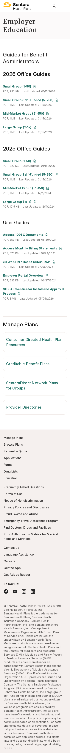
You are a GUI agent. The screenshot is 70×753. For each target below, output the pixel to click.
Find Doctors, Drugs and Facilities (27, 527)
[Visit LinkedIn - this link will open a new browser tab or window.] (33, 591)
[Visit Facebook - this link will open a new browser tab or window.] (6, 591)
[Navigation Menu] (63, 6)
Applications (12, 458)
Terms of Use (13, 494)
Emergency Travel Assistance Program (31, 521)
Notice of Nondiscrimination (23, 500)
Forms (8, 465)
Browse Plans (13, 444)
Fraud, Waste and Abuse (21, 514)
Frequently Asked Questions (24, 487)
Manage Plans (13, 438)
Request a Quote (15, 451)
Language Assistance (19, 554)
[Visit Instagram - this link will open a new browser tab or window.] (24, 591)
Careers (9, 561)
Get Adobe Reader (17, 574)
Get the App (12, 568)
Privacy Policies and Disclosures (26, 507)
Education (11, 478)
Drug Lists (11, 471)
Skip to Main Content (5, 5)
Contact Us (11, 548)
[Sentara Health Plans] (17, 6)
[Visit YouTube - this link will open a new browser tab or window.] (15, 591)
